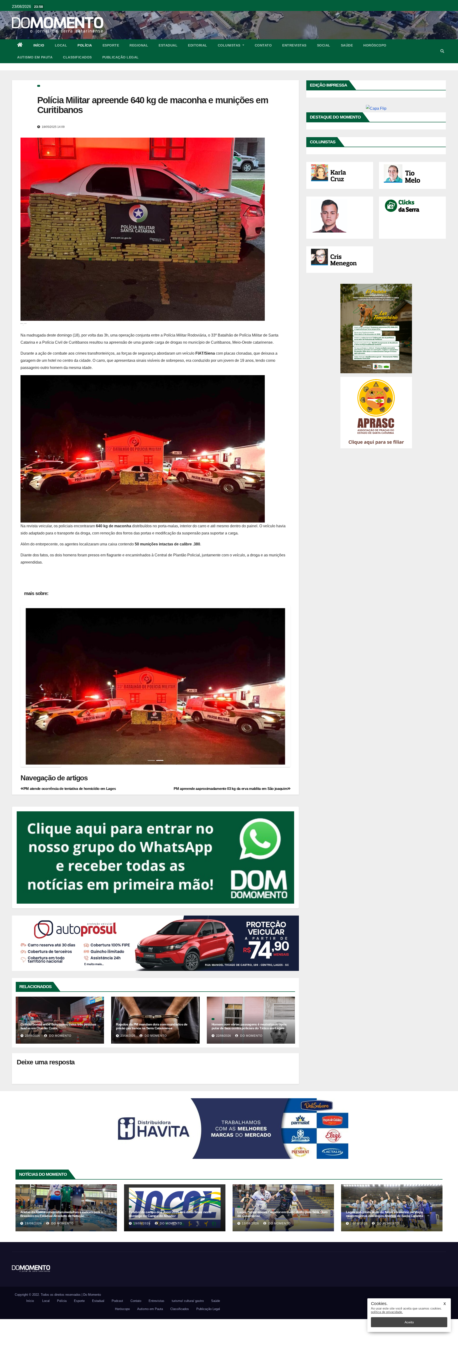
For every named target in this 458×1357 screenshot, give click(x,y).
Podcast (117, 1339)
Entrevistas (294, 45)
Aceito (409, 1322)
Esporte (111, 45)
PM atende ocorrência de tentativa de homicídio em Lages (70, 826)
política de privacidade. (387, 1312)
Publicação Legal (120, 57)
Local (61, 45)
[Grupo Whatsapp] (155, 895)
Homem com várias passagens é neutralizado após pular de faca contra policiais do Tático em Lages (249, 1064)
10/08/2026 (359, 1261)
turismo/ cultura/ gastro (188, 1339)
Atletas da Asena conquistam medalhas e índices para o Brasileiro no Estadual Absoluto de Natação (61, 1252)
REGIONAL (139, 45)
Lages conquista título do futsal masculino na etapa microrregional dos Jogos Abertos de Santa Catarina (384, 1252)
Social (323, 45)
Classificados (77, 57)
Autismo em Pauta (34, 57)
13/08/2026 (250, 1261)
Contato (263, 45)
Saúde (347, 45)
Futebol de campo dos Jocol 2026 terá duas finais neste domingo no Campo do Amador (170, 1252)
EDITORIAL (197, 45)
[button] (442, 51)
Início (38, 45)
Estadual (168, 45)
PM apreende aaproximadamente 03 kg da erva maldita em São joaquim (230, 826)
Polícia (85, 45)
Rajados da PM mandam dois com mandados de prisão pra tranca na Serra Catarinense (151, 1064)
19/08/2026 (33, 1261)
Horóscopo (374, 45)
